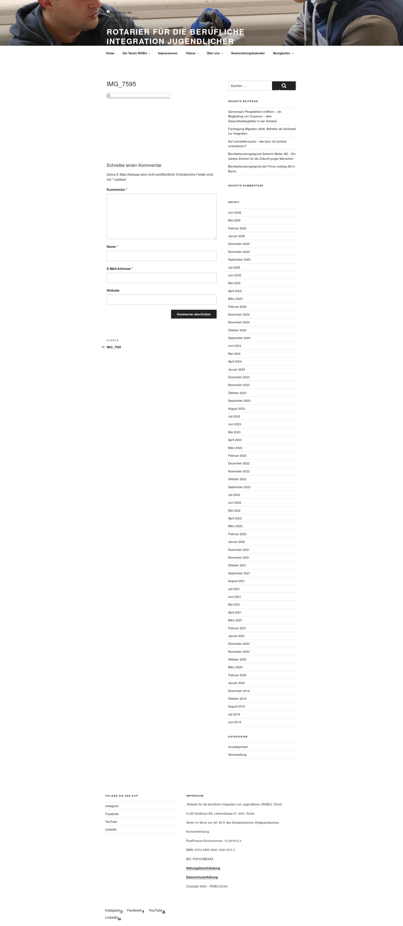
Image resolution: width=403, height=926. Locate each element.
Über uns (213, 53)
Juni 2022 (234, 502)
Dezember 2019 (239, 691)
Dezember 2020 (239, 643)
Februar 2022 (237, 534)
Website (113, 290)
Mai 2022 (234, 510)
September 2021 (239, 573)
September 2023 (239, 400)
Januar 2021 (236, 636)
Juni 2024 (234, 345)
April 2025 (235, 291)
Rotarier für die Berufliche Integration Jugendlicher (176, 36)
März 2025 (235, 299)
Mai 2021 (234, 604)
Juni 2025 (234, 275)
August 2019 (236, 706)
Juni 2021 (234, 596)
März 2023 (235, 448)
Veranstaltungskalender (248, 53)
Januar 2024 (236, 369)
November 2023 (239, 385)
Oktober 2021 (237, 565)
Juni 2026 (234, 212)
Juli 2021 (234, 589)
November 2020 (239, 651)
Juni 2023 (234, 424)
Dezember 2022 (239, 463)
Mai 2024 (234, 353)
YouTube (111, 821)
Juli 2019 (234, 714)
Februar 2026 (237, 228)
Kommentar (117, 189)
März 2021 (235, 620)
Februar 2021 (237, 628)
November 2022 (239, 471)
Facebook (112, 814)
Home (110, 53)
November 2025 (239, 252)
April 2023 (235, 440)
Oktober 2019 (237, 698)
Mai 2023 (234, 432)
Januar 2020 (236, 683)
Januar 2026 (236, 236)
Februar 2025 (237, 306)
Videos (191, 53)
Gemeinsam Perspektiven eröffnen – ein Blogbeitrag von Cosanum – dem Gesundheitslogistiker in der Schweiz (254, 116)
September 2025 (239, 259)
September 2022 (239, 487)
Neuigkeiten (281, 53)
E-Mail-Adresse (120, 268)
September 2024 (239, 338)
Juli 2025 (234, 267)
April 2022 (235, 518)
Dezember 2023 (239, 377)
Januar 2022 (236, 542)
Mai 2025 (234, 283)
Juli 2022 (234, 495)
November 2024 (239, 322)
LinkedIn (111, 829)
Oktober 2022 (237, 479)
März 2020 (235, 667)
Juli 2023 (234, 416)
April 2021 (235, 612)
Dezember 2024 (239, 314)
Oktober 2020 (237, 659)
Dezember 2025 (239, 244)
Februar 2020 (237, 675)
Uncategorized (237, 747)
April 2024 (235, 361)
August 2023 (236, 408)
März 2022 (235, 526)
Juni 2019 (234, 722)
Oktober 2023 (237, 393)
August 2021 (236, 581)
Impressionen (168, 53)
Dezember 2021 (239, 550)
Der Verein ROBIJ (135, 53)
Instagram (112, 806)
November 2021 (239, 557)
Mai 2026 (234, 220)
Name (112, 246)
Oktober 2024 (237, 330)
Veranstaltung (237, 754)
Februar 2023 (237, 455)
